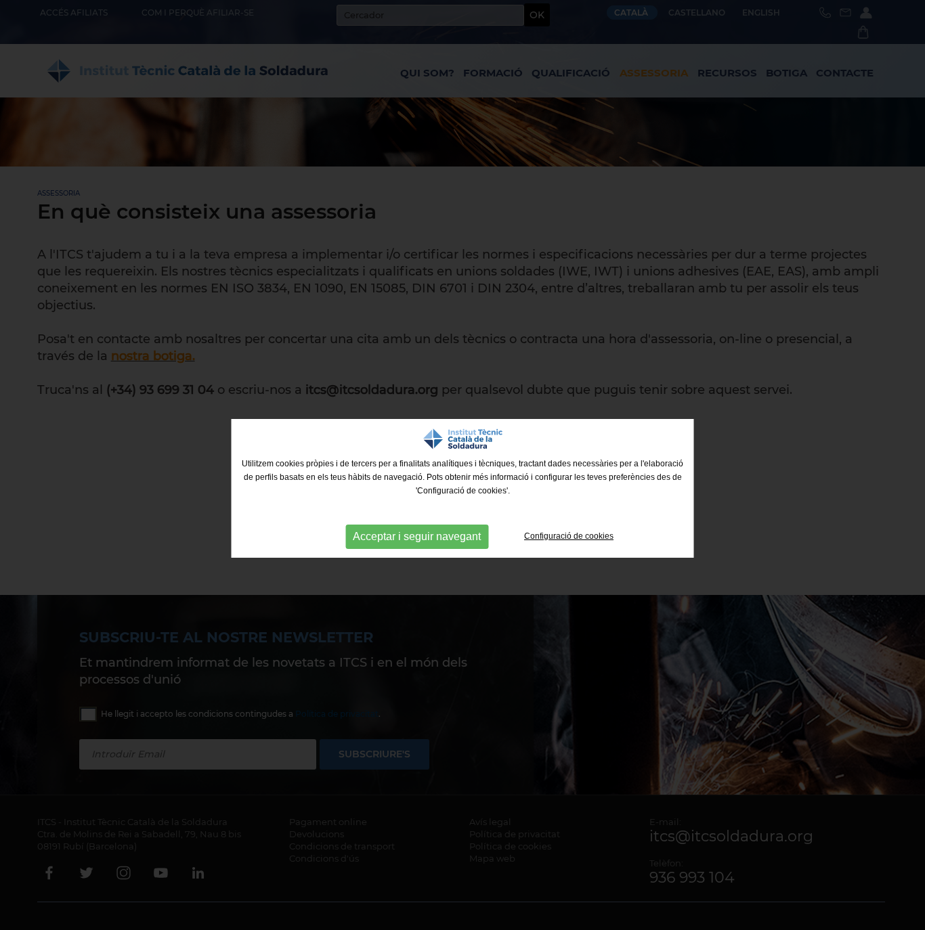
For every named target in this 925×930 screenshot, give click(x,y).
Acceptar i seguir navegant (417, 536)
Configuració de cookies (569, 536)
